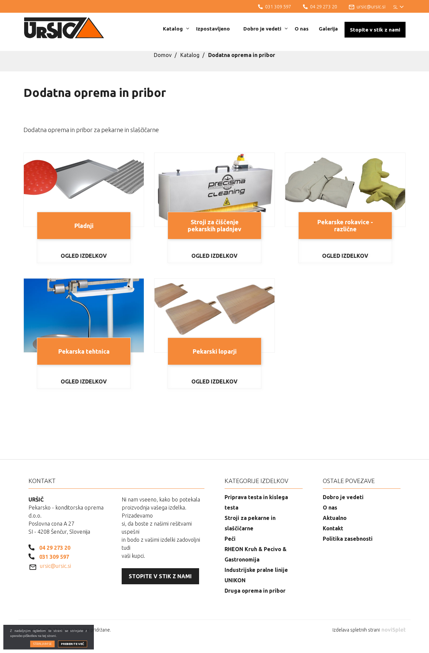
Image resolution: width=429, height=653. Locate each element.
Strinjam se (42, 644)
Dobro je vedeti (262, 29)
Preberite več (72, 644)
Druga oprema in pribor (255, 591)
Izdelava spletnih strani (356, 630)
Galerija (328, 29)
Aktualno (335, 518)
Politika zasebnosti (348, 539)
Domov (163, 55)
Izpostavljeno (213, 29)
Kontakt (333, 528)
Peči (230, 539)
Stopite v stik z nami (375, 30)
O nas (302, 29)
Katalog (173, 29)
